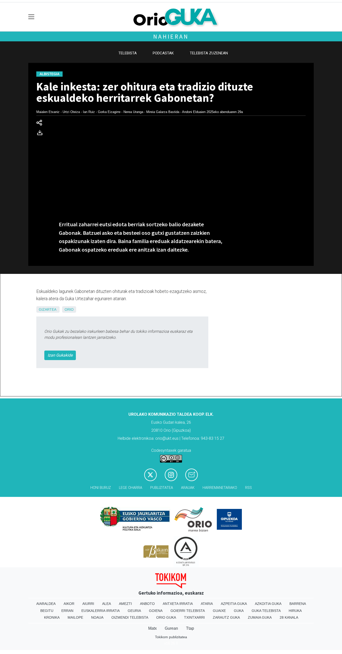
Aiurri (88, 604)
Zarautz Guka (226, 617)
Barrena (297, 604)
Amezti (125, 604)
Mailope (75, 617)
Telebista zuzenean (209, 53)
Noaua (97, 617)
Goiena (155, 611)
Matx (152, 628)
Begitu (46, 611)
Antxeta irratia (178, 604)
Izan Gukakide (60, 355)
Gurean (171, 628)
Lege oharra (130, 488)
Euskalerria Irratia (100, 611)
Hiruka (295, 611)
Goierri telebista (187, 611)
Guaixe (219, 611)
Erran (67, 611)
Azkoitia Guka (268, 604)
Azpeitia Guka (234, 604)
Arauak (188, 488)
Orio (69, 309)
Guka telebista (266, 611)
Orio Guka (166, 617)
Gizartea (47, 309)
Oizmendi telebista (129, 617)
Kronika (52, 617)
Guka (239, 611)
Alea (106, 604)
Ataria (207, 604)
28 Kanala (289, 617)
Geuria (134, 611)
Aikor (69, 604)
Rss (248, 488)
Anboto (147, 604)
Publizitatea (161, 488)
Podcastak (163, 53)
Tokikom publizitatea (171, 637)
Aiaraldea (46, 604)
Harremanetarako (220, 488)
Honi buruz (100, 488)
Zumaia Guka (260, 617)
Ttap (190, 628)
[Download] (41, 133)
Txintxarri (194, 617)
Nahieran (171, 36)
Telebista (127, 53)
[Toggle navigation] (31, 17)
